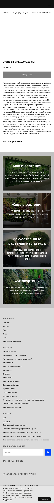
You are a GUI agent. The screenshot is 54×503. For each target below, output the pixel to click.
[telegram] (8, 461)
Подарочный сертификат (12, 341)
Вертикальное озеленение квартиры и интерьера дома (23, 400)
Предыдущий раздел (20, 13)
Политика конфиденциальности (14, 425)
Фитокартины (27, 281)
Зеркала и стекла (9, 389)
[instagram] (17, 461)
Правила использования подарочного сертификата (22, 432)
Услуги (5, 330)
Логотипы (6, 374)
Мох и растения (27, 166)
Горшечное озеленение (11, 381)
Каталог (6, 13)
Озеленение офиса (10, 396)
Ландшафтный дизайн (11, 385)
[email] (21, 461)
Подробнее (7, 500)
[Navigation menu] (49, 4)
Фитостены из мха (9, 352)
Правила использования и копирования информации (22, 436)
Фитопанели (7, 370)
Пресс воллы (7, 378)
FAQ (4, 418)
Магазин (6, 326)
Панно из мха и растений (12, 366)
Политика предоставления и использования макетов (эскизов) (26, 440)
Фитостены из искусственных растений (17, 359)
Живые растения (27, 204)
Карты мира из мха (10, 393)
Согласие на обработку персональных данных (20, 429)
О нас (5, 334)
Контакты (6, 421)
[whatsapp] (4, 461)
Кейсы (5, 338)
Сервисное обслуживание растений (16, 404)
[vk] (13, 461)
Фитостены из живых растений (14, 355)
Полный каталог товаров (12, 407)
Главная (6, 323)
